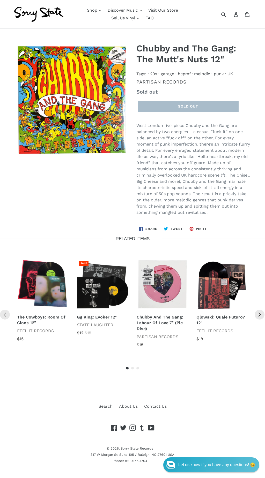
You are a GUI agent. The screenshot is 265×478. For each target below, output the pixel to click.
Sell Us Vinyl (123, 18)
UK (230, 73)
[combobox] (229, 14)
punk (219, 73)
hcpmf (184, 73)
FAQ (149, 18)
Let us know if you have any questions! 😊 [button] (216, 464)
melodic (202, 73)
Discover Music (123, 10)
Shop (93, 10)
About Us (128, 406)
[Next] (259, 315)
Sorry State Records (137, 448)
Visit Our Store (163, 10)
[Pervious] (5, 315)
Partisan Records (161, 82)
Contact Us (155, 406)
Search (106, 406)
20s (153, 73)
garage (167, 73)
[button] (211, 464)
